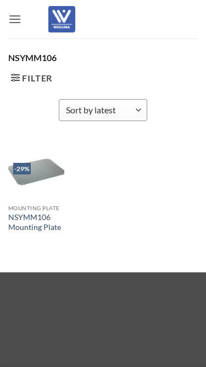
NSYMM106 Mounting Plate (34, 222)
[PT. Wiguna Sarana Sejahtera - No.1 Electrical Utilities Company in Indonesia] (62, 19)
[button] (14, 19)
